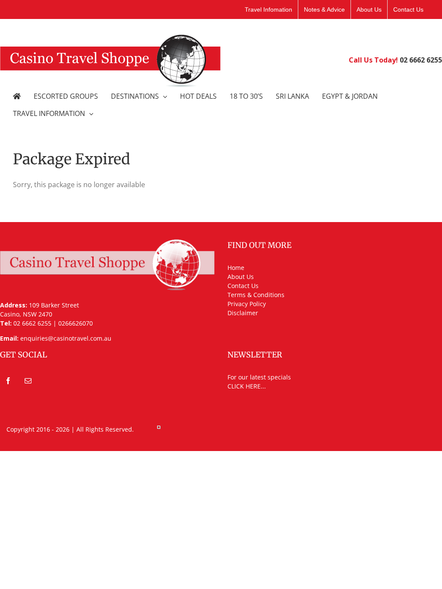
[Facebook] (8, 381)
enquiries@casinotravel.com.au (65, 338)
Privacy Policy (246, 304)
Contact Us (243, 286)
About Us (240, 277)
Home (235, 267)
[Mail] (28, 381)
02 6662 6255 (421, 60)
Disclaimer (242, 313)
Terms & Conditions (255, 295)
